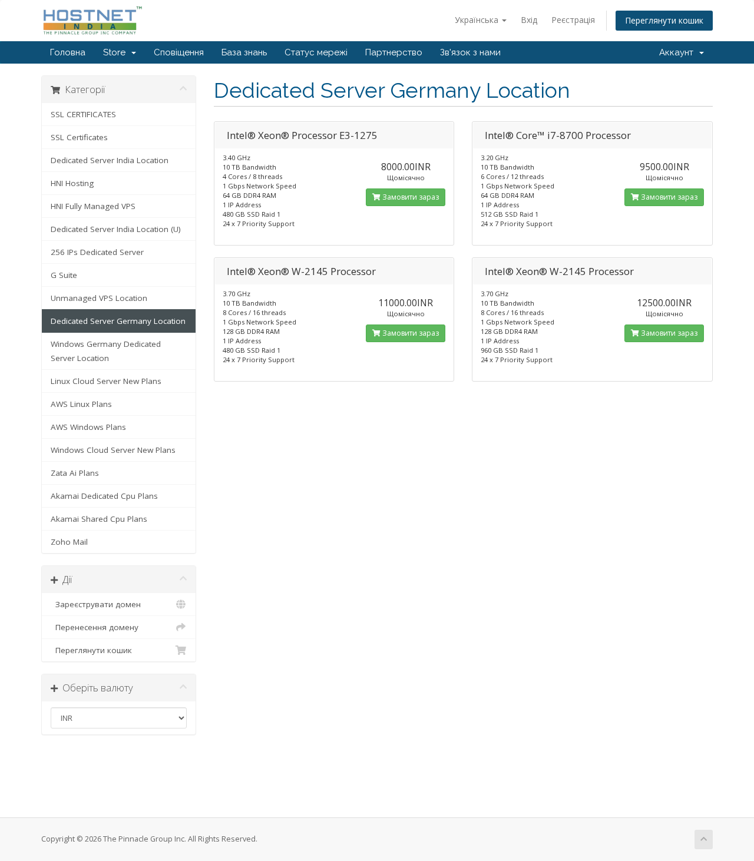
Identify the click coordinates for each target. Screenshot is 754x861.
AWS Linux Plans (81, 404)
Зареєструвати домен (96, 604)
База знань (244, 52)
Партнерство (393, 52)
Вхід (529, 19)
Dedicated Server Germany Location (118, 321)
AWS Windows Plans (88, 427)
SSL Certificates (79, 137)
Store (116, 52)
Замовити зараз (410, 197)
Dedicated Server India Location (109, 160)
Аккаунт (678, 52)
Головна (67, 52)
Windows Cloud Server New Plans (113, 450)
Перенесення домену (94, 627)
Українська (478, 19)
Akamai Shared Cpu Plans (99, 519)
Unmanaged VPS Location (99, 298)
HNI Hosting (72, 183)
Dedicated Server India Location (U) (116, 229)
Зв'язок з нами (470, 52)
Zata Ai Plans (75, 473)
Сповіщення (179, 52)
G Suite (64, 275)
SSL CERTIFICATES (83, 114)
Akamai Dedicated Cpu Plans (104, 496)
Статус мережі (316, 52)
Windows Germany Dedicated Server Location (106, 351)
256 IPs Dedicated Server (97, 252)
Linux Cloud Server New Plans (106, 381)
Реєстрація (573, 19)
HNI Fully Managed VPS (93, 206)
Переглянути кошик (664, 20)
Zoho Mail (69, 542)
